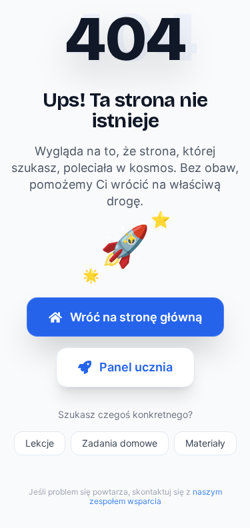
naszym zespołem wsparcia (155, 496)
